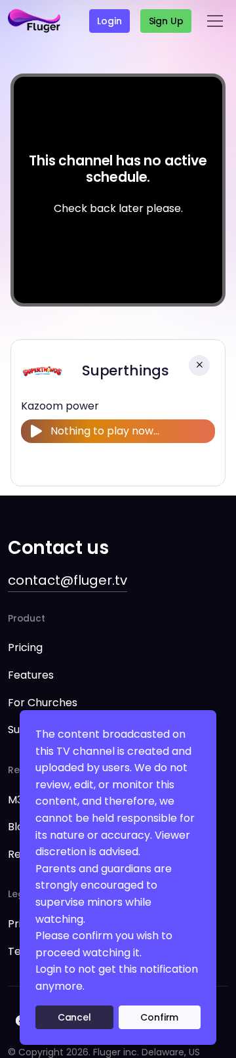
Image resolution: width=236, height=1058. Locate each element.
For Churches (42, 702)
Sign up (166, 21)
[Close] (199, 365)
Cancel (74, 1017)
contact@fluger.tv (67, 580)
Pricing (25, 647)
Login (109, 21)
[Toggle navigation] (215, 21)
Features (31, 675)
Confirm (159, 1017)
